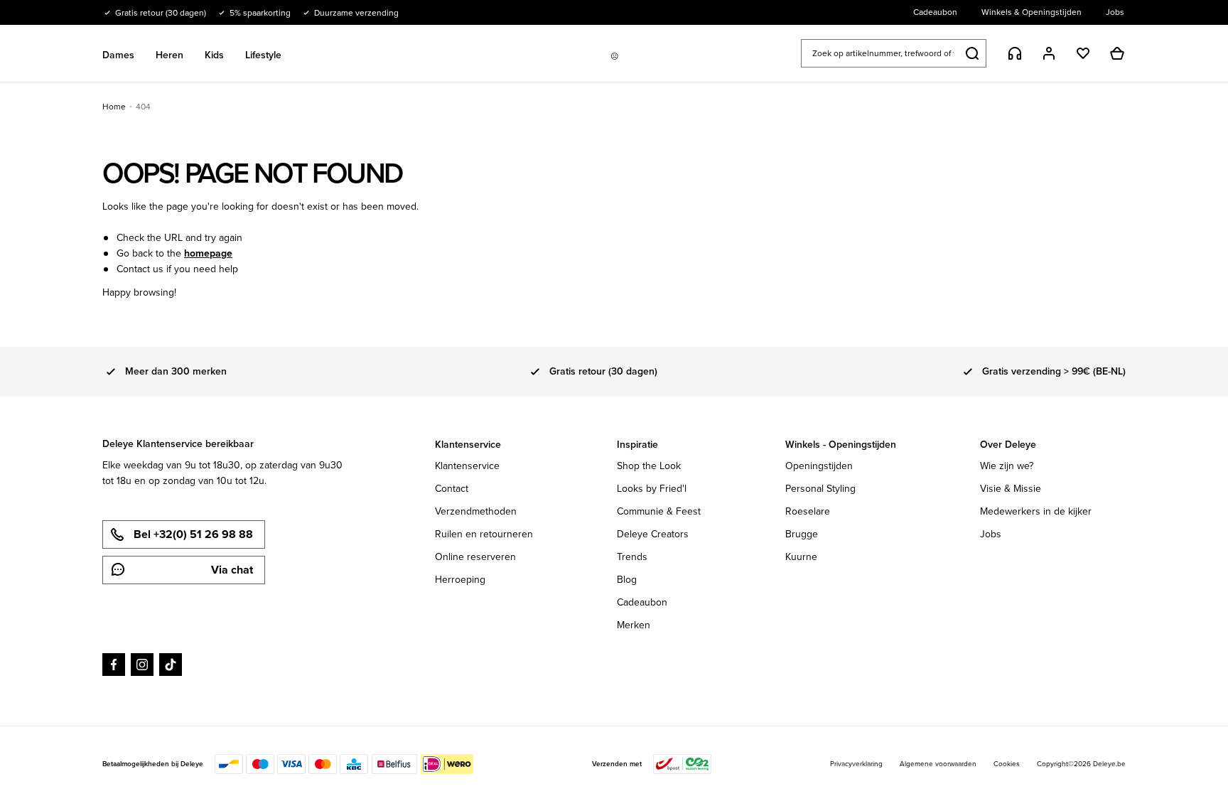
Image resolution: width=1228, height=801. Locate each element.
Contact (451, 488)
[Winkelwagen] (1117, 53)
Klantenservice (467, 465)
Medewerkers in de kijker (1036, 511)
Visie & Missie (1010, 488)
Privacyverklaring (856, 763)
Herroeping (460, 579)
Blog (627, 579)
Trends (632, 556)
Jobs (990, 534)
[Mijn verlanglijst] (1083, 53)
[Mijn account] (1048, 53)
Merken (633, 625)
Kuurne (801, 556)
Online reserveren (475, 556)
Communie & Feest (659, 511)
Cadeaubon (642, 602)
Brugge (801, 534)
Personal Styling (820, 488)
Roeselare (807, 511)
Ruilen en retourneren (484, 534)
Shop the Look (649, 465)
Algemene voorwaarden (938, 763)
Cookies (1006, 763)
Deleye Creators (653, 534)
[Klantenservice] (1014, 53)
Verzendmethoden (476, 511)
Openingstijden (819, 465)
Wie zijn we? (1006, 465)
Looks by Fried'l (651, 488)
